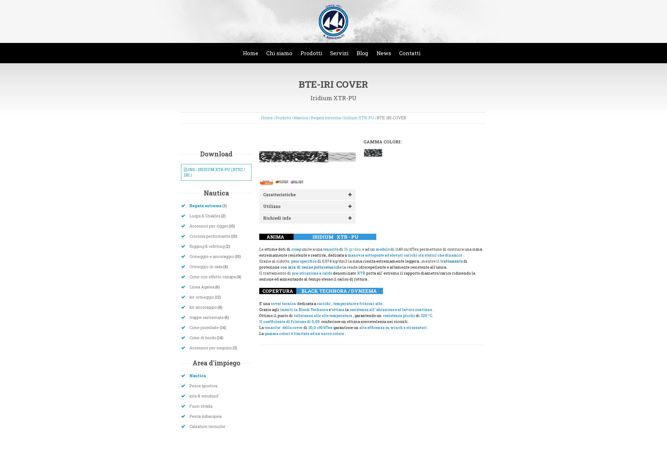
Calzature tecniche (207, 426)
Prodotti (311, 53)
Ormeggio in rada (206, 266)
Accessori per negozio (210, 347)
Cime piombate (204, 327)
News (383, 53)
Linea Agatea (201, 286)
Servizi (339, 53)
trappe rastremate (206, 317)
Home (250, 53)
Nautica (301, 117)
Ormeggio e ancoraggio (211, 256)
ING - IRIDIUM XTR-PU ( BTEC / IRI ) (214, 172)
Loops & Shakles (204, 215)
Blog (362, 53)
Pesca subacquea (205, 416)
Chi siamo (279, 53)
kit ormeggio (201, 297)
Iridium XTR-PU (358, 117)
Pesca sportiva (203, 385)
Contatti (410, 53)
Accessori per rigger (208, 226)
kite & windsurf (203, 395)
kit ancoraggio (203, 307)
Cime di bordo (202, 337)
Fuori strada (200, 406)
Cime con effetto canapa (212, 276)
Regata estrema (326, 117)
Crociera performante (209, 236)
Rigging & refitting (207, 246)
